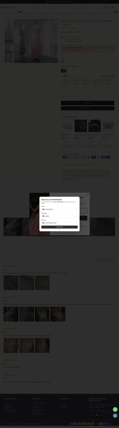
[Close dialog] (78, 198)
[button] (59, 209)
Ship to (43, 206)
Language (44, 213)
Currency (43, 220)
